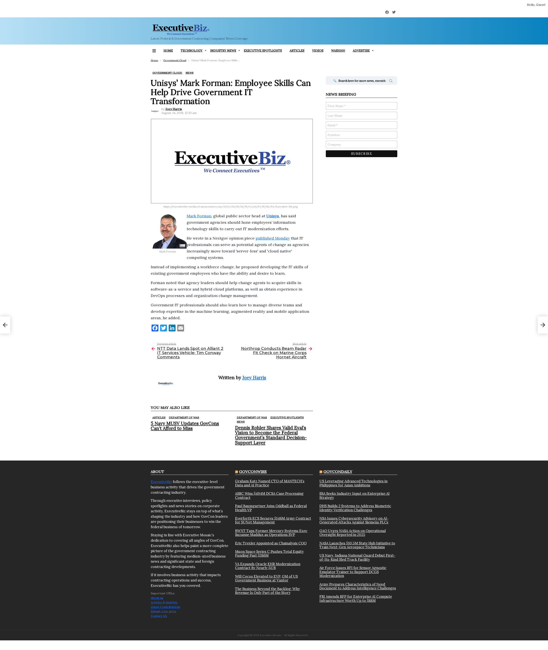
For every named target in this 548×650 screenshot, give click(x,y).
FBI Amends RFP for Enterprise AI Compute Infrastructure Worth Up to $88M (355, 598)
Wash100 (338, 50)
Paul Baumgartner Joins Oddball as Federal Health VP (271, 508)
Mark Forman (199, 215)
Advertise (361, 50)
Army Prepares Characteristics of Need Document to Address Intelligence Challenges (357, 586)
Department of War (184, 417)
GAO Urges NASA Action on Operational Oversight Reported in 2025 (352, 533)
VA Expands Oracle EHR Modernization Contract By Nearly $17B (267, 566)
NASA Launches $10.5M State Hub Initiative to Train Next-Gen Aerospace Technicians (357, 545)
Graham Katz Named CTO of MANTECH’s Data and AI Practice (269, 483)
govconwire (253, 471)
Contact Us (159, 616)
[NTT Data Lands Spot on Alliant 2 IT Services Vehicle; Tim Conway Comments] (5, 325)
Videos (317, 50)
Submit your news (163, 611)
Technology (192, 50)
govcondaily (337, 471)
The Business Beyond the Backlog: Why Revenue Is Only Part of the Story (267, 591)
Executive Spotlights (263, 50)
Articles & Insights (164, 602)
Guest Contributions (165, 607)
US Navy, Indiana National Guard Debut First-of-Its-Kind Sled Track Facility (357, 557)
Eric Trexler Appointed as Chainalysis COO (271, 543)
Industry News (223, 50)
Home (168, 50)
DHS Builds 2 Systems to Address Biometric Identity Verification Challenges (355, 508)
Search (391, 81)
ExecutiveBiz (161, 482)
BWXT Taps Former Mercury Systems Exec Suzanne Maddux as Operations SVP (271, 533)
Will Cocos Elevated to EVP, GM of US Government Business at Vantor (266, 578)
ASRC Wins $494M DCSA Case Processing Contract (269, 495)
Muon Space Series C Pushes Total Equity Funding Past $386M (269, 554)
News (241, 421)
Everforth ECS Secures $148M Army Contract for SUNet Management (273, 520)
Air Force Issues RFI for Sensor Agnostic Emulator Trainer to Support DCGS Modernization (352, 572)
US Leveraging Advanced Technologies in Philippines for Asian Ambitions (353, 483)
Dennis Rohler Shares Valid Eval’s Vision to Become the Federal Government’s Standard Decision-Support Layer (271, 435)
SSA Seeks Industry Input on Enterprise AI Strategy (354, 495)
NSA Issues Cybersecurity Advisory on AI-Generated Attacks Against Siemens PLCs (354, 520)
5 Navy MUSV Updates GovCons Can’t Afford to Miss (185, 425)
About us (157, 598)
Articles (297, 50)
